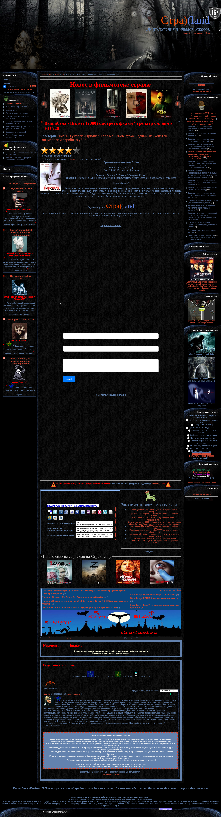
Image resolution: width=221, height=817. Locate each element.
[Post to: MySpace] (77, 512)
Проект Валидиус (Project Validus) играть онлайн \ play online (201, 322)
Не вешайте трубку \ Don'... (21, 277)
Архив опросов (207, 456)
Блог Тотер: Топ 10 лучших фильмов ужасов (153, 594)
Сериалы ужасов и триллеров (201, 235)
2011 (51, 74)
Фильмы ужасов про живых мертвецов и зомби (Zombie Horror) (200, 128)
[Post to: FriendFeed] (83, 512)
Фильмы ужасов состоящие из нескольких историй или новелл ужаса (202, 195)
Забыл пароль (13, 89)
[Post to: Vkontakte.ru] (61, 517)
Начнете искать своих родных (203, 438)
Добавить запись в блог (170, 590)
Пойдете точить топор (203, 425)
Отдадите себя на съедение (203, 451)
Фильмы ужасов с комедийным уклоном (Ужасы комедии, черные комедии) (203, 182)
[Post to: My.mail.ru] (49, 517)
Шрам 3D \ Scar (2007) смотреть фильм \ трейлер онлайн (154, 524)
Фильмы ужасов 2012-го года (200, 121)
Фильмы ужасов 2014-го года (203, 116)
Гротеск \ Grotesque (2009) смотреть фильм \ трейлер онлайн (154, 515)
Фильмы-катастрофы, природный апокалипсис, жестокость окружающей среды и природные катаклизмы (202, 216)
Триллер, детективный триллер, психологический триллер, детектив (201, 208)
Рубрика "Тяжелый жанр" (202, 124)
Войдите (73, 158)
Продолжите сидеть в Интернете (203, 448)
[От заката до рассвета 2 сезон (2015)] (128, 583)
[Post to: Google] (72, 512)
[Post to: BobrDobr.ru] (94, 512)
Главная (186, 33)
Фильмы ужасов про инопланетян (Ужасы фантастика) (202, 189)
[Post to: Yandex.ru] (110, 512)
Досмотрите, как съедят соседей (203, 428)
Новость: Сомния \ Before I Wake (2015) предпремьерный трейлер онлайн (79, 607)
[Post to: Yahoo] (88, 512)
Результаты (194, 456)
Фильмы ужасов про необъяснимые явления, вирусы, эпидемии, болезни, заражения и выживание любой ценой (202, 174)
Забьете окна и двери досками (203, 435)
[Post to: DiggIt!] (61, 512)
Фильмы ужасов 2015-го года (203, 113)
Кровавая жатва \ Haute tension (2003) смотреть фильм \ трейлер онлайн (154, 531)
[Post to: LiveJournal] (55, 517)
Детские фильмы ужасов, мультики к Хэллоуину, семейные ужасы (202, 225)
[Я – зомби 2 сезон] (59, 583)
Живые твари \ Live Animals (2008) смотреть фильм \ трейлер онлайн (154, 519)
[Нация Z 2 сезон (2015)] (94, 583)
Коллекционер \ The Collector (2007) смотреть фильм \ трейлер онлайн (154, 510)
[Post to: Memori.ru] (99, 512)
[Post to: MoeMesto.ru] (105, 512)
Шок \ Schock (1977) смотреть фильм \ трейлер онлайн (21, 361)
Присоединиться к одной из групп (201, 482)
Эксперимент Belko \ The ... (21, 320)
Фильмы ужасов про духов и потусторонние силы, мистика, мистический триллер (201, 146)
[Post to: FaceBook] (66, 512)
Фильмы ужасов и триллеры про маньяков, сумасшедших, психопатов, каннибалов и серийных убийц (86, 638)
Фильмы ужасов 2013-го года (201, 119)
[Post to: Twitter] (55, 512)
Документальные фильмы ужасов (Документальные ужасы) (203, 201)
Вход (208, 33)
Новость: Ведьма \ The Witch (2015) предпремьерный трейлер (73, 597)
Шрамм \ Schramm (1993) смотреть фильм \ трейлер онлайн (154, 522)
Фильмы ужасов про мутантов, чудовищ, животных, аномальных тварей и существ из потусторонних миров (202, 164)
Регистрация (198, 33)
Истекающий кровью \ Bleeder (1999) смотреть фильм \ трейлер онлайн (154, 535)
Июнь (57, 74)
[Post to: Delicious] (49, 512)
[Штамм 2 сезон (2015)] (162, 583)
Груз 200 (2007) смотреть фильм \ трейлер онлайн (154, 538)
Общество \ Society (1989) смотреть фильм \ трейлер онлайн (154, 541)
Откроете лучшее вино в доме (203, 445)
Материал (77, 694)
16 (63, 74)
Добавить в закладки (202, 91)
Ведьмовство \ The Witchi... (21, 189)
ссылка (68, 694)
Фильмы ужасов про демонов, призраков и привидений (201, 140)
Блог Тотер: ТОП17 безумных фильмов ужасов (154, 598)
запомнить (11, 86)
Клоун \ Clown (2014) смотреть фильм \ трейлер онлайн (21, 232)
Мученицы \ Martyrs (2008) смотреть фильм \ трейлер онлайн (154, 527)
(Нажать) (156, 484)
